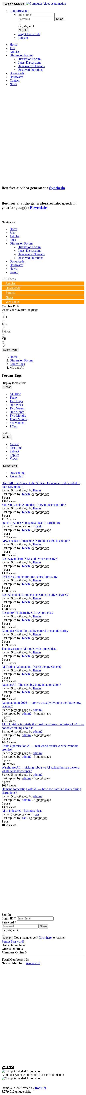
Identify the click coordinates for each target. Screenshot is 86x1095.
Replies (14, 455)
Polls (13, 240)
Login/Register (19, 10)
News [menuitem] (13, 84)
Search (14, 272)
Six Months (17, 422)
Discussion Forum (21, 243)
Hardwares (16, 265)
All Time (15, 394)
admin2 (37, 710)
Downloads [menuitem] (17, 73)
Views (14, 458)
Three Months (18, 419)
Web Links (12, 301)
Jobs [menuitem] (12, 48)
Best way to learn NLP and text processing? (29, 558)
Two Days (16, 401)
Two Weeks (17, 408)
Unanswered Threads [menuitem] (31, 66)
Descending (10, 465)
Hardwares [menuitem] (16, 77)
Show (59, 18)
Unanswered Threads (31, 254)
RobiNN (40, 1088)
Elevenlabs (38, 208)
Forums (10, 292)
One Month (17, 412)
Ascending (16, 476)
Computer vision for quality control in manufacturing (35, 630)
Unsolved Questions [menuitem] (30, 69)
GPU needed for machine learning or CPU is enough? (36, 540)
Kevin (37, 490)
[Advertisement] (43, 132)
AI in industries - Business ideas (22, 810)
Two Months (18, 415)
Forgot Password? (29, 34)
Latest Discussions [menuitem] (29, 62)
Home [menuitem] (13, 44)
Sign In (23, 30)
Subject (14, 451)
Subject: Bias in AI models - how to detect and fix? (34, 504)
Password (9, 922)
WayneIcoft (33, 963)
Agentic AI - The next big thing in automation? (31, 684)
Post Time (16, 447)
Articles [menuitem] (14, 51)
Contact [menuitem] (14, 80)
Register (23, 37)
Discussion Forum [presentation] (21, 55)
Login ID (9, 918)
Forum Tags (17, 364)
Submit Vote (10, 349)
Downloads (17, 261)
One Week (16, 404)
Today (14, 397)
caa (37, 814)
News (13, 268)
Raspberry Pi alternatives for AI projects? (27, 612)
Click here (45, 937)
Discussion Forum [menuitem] (29, 59)
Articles (14, 236)
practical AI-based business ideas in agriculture (31, 522)
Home (13, 229)
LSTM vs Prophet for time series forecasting (29, 576)
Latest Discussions (29, 250)
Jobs (12, 232)
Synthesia (57, 188)
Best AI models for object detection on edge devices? (35, 594)
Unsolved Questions (30, 258)
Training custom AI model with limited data (29, 648)
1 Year (7, 386)
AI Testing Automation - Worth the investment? (31, 666)
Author (7, 437)
